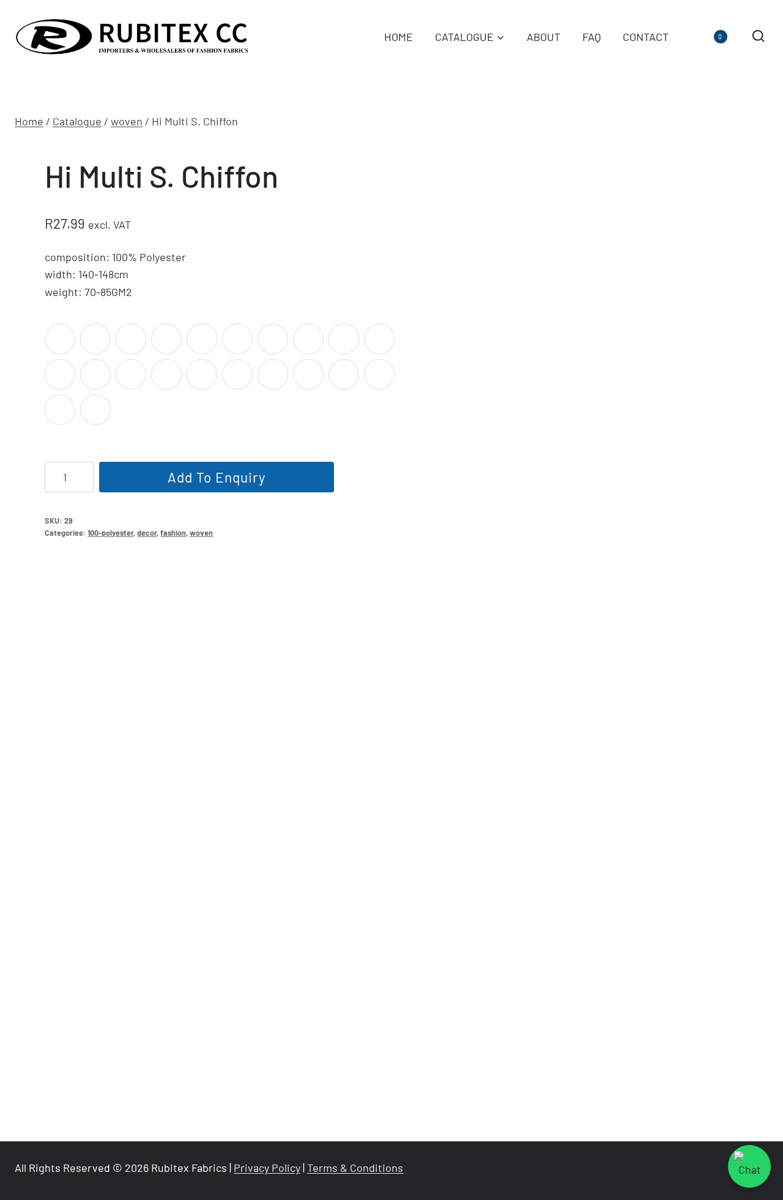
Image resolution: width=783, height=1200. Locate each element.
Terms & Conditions (355, 1167)
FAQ (591, 36)
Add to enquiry (216, 477)
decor (147, 533)
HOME (398, 36)
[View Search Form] (758, 36)
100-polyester (110, 533)
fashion (173, 533)
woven (201, 533)
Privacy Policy (267, 1167)
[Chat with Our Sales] (749, 1166)
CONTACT (646, 36)
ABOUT (543, 36)
